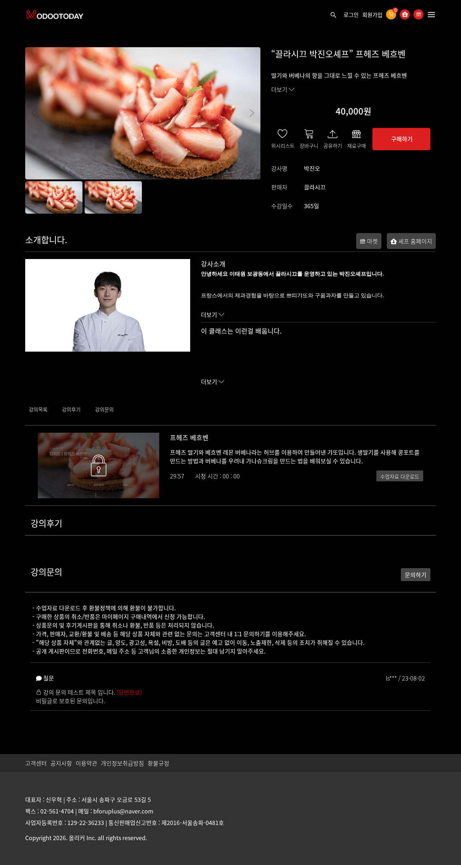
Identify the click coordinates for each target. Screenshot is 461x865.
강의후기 (71, 409)
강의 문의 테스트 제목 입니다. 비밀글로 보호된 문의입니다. (89, 696)
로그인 (351, 15)
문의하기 (415, 574)
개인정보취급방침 (122, 763)
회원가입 (372, 15)
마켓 (372, 241)
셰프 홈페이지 (414, 241)
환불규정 (158, 763)
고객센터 (36, 763)
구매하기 (402, 138)
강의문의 (104, 409)
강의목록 (38, 409)
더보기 (280, 89)
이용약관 (86, 763)
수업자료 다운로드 (399, 476)
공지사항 (61, 763)
